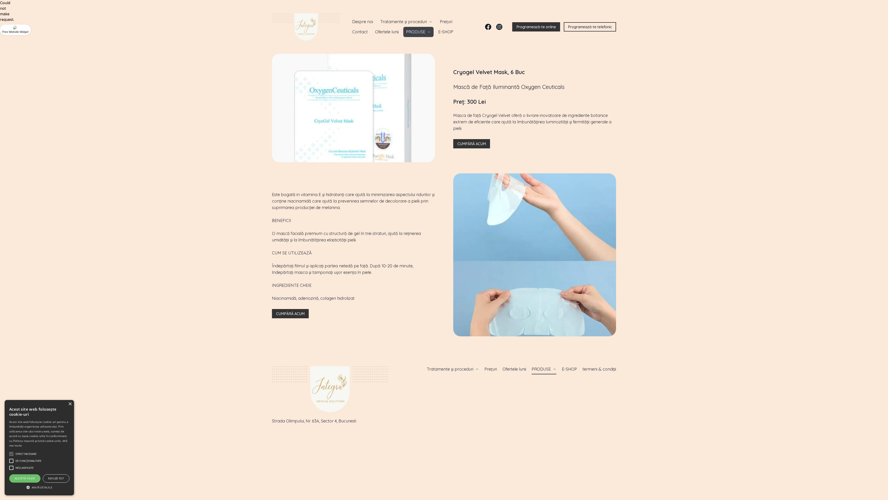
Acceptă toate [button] (25, 478)
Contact (360, 31)
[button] (11, 454)
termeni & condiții (599, 369)
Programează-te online (536, 27)
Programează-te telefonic (590, 27)
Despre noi (362, 21)
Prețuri (446, 21)
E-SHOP (445, 31)
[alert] (39, 447)
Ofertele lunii (387, 31)
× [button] (70, 404)
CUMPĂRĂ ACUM (471, 143)
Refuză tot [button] (56, 478)
